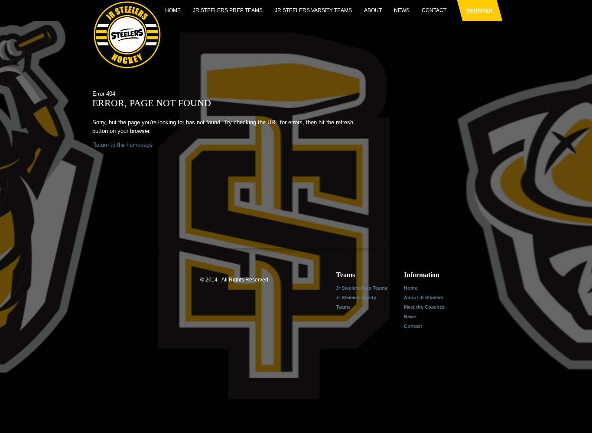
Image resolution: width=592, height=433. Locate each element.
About (373, 10)
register (479, 11)
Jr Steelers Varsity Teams (313, 10)
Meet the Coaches (424, 307)
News (402, 10)
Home (173, 10)
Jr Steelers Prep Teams (228, 10)
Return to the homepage (122, 145)
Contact (434, 10)
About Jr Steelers (423, 297)
